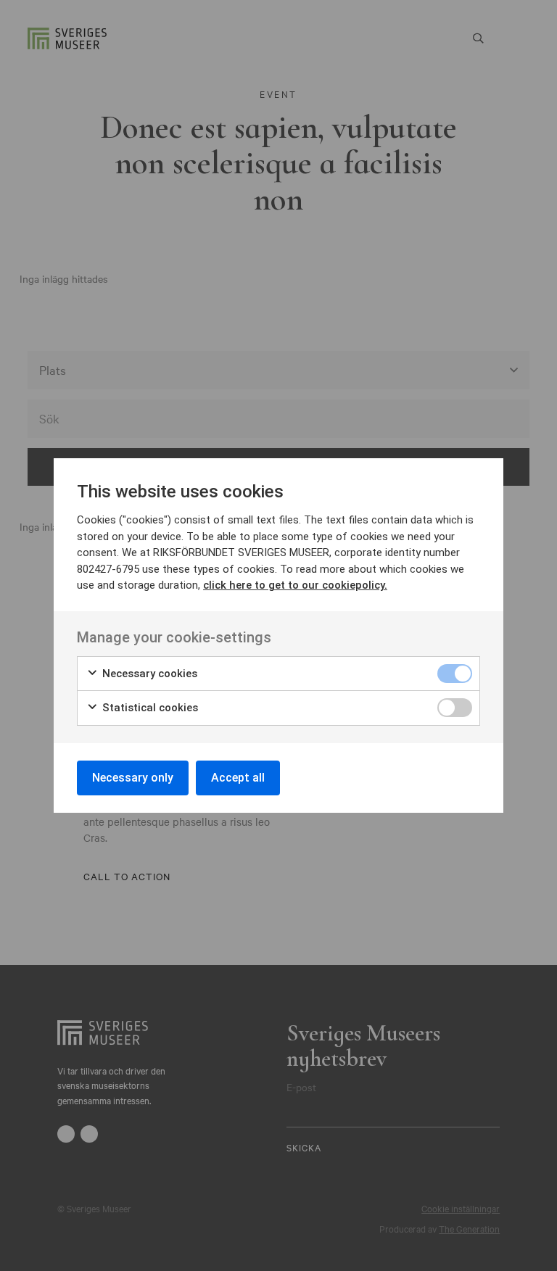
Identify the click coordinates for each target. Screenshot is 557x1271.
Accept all (238, 777)
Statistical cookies (148, 707)
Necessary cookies (148, 673)
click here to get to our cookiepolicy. (295, 585)
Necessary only (132, 777)
